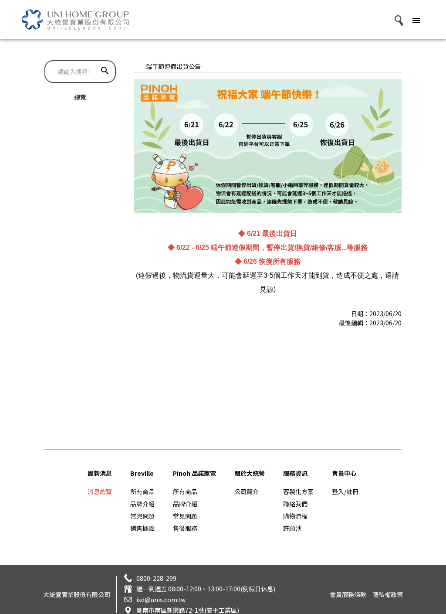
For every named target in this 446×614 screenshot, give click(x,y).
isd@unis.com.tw (161, 600)
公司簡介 (246, 491)
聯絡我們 (295, 504)
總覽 (80, 97)
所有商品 (142, 491)
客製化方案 (298, 491)
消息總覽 (100, 491)
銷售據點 (142, 528)
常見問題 (142, 516)
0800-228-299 (156, 578)
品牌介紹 (142, 504)
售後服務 (185, 528)
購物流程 (295, 516)
